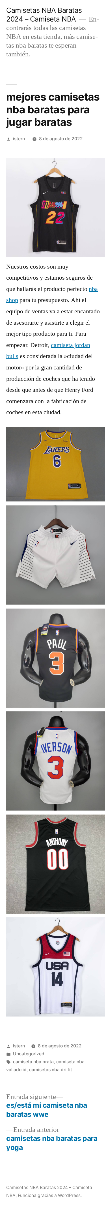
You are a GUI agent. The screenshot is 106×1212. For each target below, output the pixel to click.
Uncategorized (28, 1053)
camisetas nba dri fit (50, 1069)
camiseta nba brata (33, 1061)
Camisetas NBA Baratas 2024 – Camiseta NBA (44, 14)
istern (19, 138)
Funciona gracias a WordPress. (50, 1195)
